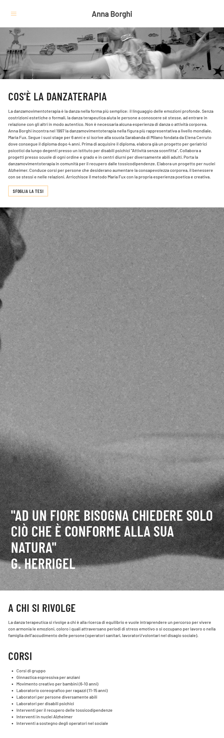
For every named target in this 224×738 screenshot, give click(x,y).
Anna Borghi (112, 13)
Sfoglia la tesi (28, 191)
